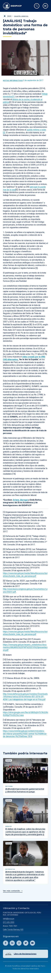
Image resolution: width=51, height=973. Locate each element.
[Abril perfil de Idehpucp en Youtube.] (32, 943)
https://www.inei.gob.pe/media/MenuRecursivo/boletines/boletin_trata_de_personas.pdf (25, 632)
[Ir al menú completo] (45, 5)
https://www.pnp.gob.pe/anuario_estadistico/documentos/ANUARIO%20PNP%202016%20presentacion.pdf (25, 647)
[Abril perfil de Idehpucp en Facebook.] (5, 943)
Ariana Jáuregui (20, 500)
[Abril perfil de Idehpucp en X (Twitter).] (25, 943)
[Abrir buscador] (36, 5)
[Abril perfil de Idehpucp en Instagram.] (19, 943)
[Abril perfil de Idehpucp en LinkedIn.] (12, 943)
